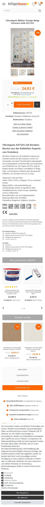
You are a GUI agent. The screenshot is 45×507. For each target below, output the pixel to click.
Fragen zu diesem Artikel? (23, 127)
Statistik (8, 475)
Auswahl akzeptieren (22, 502)
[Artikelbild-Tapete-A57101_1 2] (22, 73)
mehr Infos (13, 214)
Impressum (36, 461)
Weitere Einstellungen (9, 488)
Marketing (9, 478)
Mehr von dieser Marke (22, 124)
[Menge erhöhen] (12, 103)
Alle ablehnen (22, 498)
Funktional (9, 485)
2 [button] (22, 308)
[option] (12, 283)
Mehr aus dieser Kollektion (22, 131)
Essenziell (8, 473)
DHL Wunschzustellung (14, 483)
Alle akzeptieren (22, 493)
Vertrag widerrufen (22, 388)
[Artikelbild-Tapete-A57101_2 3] (31, 73)
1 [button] (20, 308)
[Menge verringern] (12, 106)
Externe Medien (11, 480)
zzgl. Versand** (26, 94)
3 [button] (24, 308)
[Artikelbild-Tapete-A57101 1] (14, 73)
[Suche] (40, 10)
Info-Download (22, 134)
